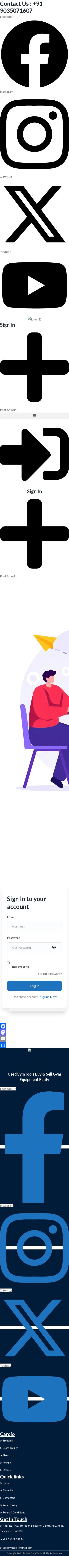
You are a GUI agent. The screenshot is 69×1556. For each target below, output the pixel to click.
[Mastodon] (34, 1032)
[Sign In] (34, 453)
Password (13, 938)
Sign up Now (48, 997)
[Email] (34, 1039)
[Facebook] (34, 1026)
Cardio (7, 1434)
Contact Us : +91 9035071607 (21, 7)
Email (10, 917)
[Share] (34, 1045)
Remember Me (21, 966)
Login (34, 986)
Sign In (7, 325)
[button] (34, 416)
